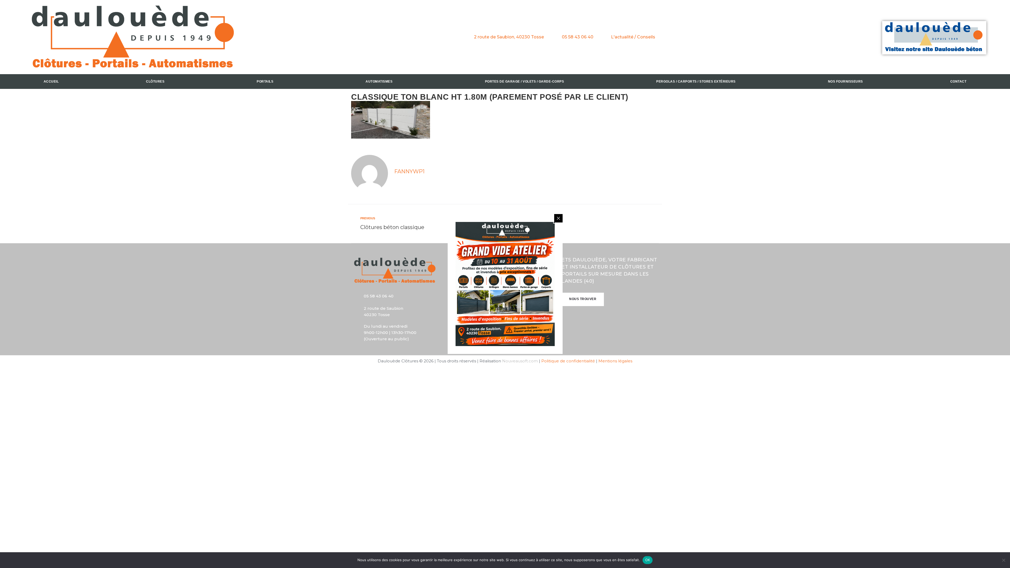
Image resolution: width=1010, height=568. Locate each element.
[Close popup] (558, 218)
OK (647, 560)
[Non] (1003, 560)
